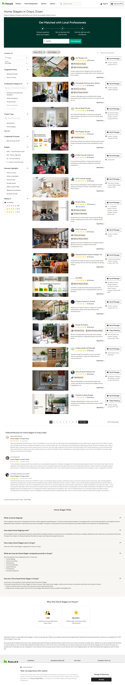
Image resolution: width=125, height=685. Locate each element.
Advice (52, 4)
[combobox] (70, 4)
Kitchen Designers (12, 105)
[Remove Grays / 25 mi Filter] (44, 52)
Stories (43, 4)
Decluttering (10, 123)
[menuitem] (18, 3)
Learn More (27, 499)
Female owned (11, 183)
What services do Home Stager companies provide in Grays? (28, 553)
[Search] (61, 4)
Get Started (75, 41)
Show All (7, 131)
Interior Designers (12, 98)
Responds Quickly (12, 74)
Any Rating (10, 202)
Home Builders (11, 109)
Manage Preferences (101, 674)
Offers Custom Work (13, 187)
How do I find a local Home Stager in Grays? (21, 579)
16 (76, 422)
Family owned (11, 180)
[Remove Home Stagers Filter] (59, 52)
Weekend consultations (14, 190)
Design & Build (11, 102)
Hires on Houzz (11, 77)
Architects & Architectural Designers (15, 94)
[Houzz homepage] (8, 3)
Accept (101, 679)
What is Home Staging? (13, 518)
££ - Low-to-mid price (13, 158)
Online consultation (13, 176)
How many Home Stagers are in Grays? (19, 543)
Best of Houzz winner (13, 141)
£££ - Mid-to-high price (14, 155)
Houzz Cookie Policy (36, 678)
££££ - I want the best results (16, 151)
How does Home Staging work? (16, 530)
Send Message (114, 58)
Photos (18, 4)
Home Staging (11, 127)
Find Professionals (30, 4)
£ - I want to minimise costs (15, 162)
